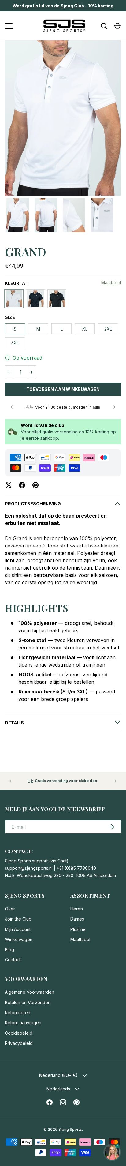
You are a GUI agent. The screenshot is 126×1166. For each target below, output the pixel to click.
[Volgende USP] (115, 781)
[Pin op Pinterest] (35, 485)
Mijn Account (18, 929)
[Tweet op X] (8, 485)
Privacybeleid (19, 1043)
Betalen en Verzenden (27, 1002)
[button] (117, 26)
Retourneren (17, 1012)
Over (10, 908)
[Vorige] (11, 407)
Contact (12, 959)
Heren (76, 908)
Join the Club (18, 918)
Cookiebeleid (18, 1033)
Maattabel (111, 282)
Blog (9, 949)
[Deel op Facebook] (22, 485)
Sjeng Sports (70, 1129)
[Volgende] (114, 407)
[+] (31, 372)
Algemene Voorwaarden (29, 992)
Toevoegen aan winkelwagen (63, 389)
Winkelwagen (18, 939)
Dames (77, 918)
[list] (63, 118)
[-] (9, 372)
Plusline (78, 929)
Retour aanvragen (23, 1022)
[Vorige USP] (10, 781)
